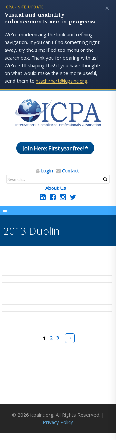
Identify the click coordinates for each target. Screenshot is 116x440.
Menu (58, 210)
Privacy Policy (58, 422)
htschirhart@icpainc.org (61, 81)
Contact (70, 170)
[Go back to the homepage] (58, 114)
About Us (55, 188)
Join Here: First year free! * (55, 148)
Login (47, 170)
